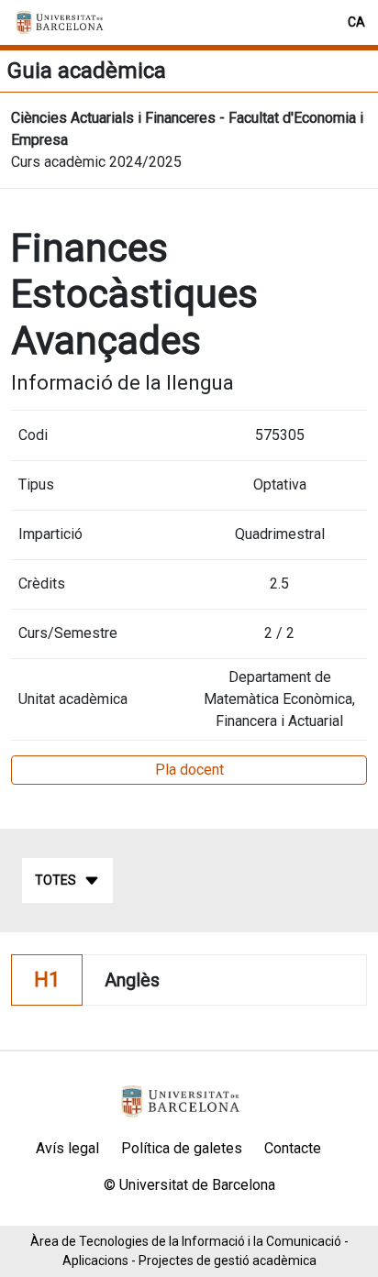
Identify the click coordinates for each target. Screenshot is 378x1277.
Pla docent (189, 769)
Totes (55, 880)
